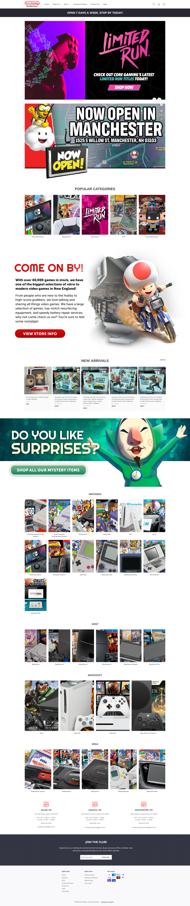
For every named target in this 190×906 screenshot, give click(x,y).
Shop (66, 4)
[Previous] (154, 100)
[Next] (159, 100)
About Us (56, 4)
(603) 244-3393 (46, 823)
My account (65, 891)
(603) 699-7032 (95, 823)
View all (162, 359)
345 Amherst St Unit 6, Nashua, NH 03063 (95, 814)
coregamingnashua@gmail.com (95, 827)
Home (47, 4)
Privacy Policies (89, 875)
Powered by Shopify (107, 902)
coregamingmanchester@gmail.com (144, 827)
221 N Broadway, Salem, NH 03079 (46, 814)
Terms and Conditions (91, 878)
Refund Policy (89, 880)
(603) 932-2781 (144, 823)
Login (105, 4)
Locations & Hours (80, 4)
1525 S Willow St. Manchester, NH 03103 (144, 814)
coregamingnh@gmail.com (46, 827)
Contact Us (95, 4)
